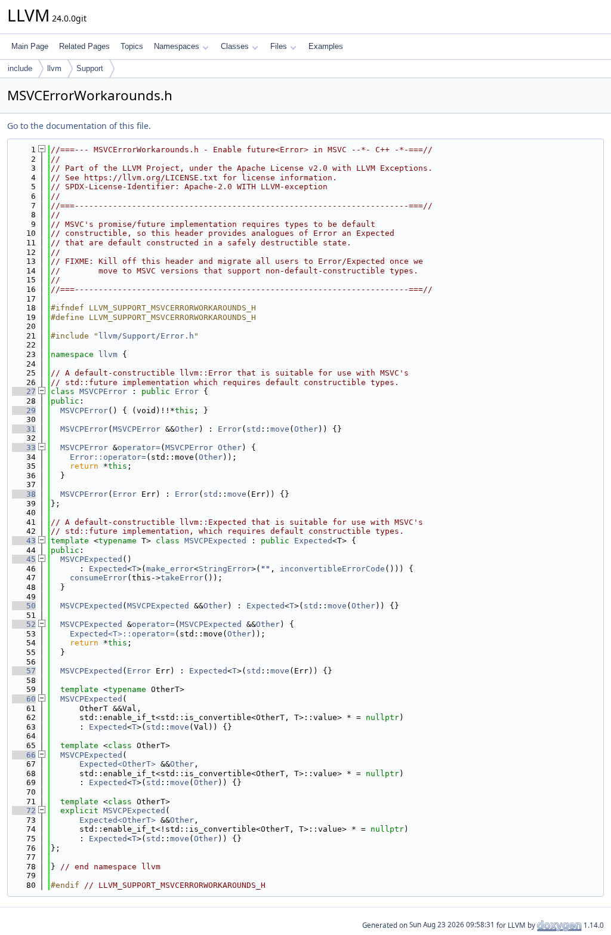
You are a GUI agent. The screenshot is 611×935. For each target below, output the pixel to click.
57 (24, 670)
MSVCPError (103, 391)
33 (24, 447)
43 (24, 540)
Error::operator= (108, 457)
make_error (170, 568)
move (279, 429)
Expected (313, 540)
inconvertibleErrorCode (332, 568)
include (20, 68)
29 (24, 410)
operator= (139, 447)
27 (24, 391)
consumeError (98, 577)
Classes (235, 46)
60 (24, 698)
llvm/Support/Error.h (146, 335)
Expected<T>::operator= (122, 633)
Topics (132, 46)
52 (24, 624)
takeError (182, 577)
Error (187, 391)
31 (24, 429)
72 (24, 810)
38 (24, 494)
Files (278, 46)
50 (24, 605)
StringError (225, 568)
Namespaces (176, 46)
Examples (325, 46)
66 (24, 755)
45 (24, 559)
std (253, 429)
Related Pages (84, 46)
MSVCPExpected (215, 540)
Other (187, 429)
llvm (54, 68)
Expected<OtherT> (117, 763)
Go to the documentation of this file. (79, 125)
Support (89, 68)
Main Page (29, 46)
